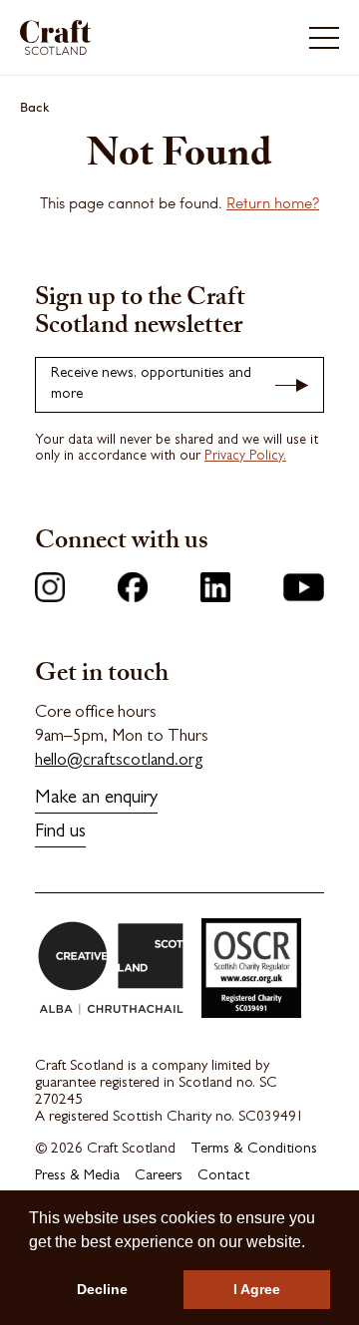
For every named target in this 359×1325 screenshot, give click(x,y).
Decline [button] (102, 1289)
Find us (60, 833)
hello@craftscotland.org (119, 761)
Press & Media (77, 1176)
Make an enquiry (96, 799)
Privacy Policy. (245, 457)
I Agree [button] (256, 1289)
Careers (158, 1176)
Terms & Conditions (253, 1150)
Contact (223, 1176)
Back (35, 106)
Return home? (272, 202)
